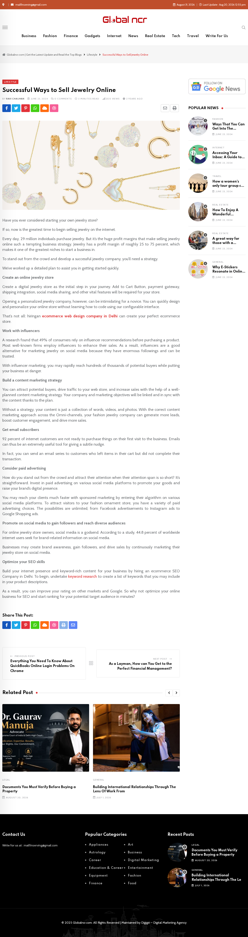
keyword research (82, 576)
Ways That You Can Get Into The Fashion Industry (228, 129)
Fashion (50, 36)
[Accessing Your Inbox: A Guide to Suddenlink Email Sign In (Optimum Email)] (198, 154)
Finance (71, 36)
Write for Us (217, 36)
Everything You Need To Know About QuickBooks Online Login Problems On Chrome (42, 666)
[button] (168, 692)
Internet (114, 36)
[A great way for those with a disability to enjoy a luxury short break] (198, 240)
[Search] (244, 27)
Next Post (160, 658)
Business (29, 36)
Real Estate (155, 36)
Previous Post (25, 656)
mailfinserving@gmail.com (31, 4)
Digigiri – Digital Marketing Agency (164, 922)
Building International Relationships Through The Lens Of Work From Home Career (218, 880)
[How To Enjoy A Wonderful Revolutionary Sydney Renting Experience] (198, 211)
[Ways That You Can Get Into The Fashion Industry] (198, 126)
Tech (176, 36)
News (133, 36)
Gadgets (92, 36)
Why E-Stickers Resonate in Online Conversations (228, 272)
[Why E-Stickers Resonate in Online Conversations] (198, 269)
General (98, 779)
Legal (6, 779)
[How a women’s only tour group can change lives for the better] (198, 183)
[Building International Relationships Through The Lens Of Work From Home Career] (177, 877)
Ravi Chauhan (15, 98)
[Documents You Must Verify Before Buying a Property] (177, 852)
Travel (193, 36)
